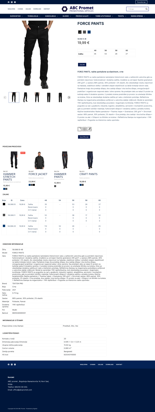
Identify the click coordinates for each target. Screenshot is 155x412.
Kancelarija (50, 16)
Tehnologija (33, 16)
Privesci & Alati (82, 16)
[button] (14, 97)
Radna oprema (137, 16)
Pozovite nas (141, 2)
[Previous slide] (5, 97)
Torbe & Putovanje (103, 16)
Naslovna (11, 9)
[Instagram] (15, 2)
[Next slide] (69, 97)
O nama (20, 9)
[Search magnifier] (146, 9)
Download (37, 9)
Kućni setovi (15, 16)
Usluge (28, 9)
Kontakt (47, 9)
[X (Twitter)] (12, 2)
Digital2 (35, 408)
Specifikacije (84, 137)
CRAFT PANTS (88, 174)
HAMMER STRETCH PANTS (9, 176)
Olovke (66, 16)
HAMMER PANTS (60, 175)
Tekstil (121, 16)
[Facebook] (8, 2)
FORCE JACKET (38, 174)
